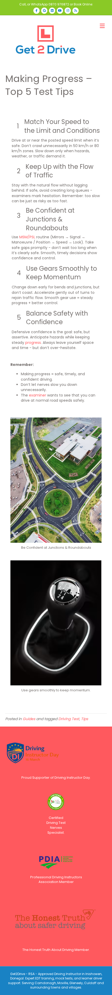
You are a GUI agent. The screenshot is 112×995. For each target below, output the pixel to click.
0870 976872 (58, 4)
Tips (84, 718)
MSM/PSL (27, 237)
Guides (29, 718)
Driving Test (68, 718)
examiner (37, 395)
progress (33, 342)
